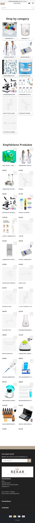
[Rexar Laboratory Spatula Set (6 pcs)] (9, 249)
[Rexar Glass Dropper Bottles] (9, 414)
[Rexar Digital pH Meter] (26, 202)
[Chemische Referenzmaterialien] (25, 104)
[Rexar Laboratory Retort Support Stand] (9, 179)
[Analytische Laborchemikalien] (9, 104)
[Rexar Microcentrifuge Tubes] (26, 390)
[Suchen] (33, 7)
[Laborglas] (25, 29)
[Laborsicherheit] (9, 48)
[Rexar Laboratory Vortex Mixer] (26, 343)
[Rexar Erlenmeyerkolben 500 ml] (26, 320)
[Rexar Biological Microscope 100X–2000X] (9, 202)
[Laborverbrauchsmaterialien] (9, 67)
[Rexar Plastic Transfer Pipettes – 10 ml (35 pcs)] (9, 226)
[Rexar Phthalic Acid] (9, 296)
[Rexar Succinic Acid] (9, 320)
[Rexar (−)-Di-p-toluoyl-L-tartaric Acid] (26, 296)
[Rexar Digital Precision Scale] (26, 414)
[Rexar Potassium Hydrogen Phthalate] (9, 273)
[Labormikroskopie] (9, 85)
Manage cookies (22, 1)
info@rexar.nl (5, 486)
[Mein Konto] (29, 3)
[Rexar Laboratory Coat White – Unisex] (26, 155)
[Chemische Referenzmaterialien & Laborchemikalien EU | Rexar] (17, 472)
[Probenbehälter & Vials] (25, 85)
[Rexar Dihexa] (26, 179)
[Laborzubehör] (25, 48)
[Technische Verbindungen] (9, 123)
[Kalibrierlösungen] (25, 67)
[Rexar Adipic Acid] (26, 273)
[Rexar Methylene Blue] (9, 343)
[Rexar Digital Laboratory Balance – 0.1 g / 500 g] (26, 249)
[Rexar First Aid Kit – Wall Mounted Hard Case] (9, 155)
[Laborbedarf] (9, 29)
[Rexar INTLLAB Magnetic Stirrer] (26, 367)
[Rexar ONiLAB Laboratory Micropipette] (9, 367)
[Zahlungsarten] (17, 516)
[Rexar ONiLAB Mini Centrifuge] (9, 390)
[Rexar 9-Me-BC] (26, 226)
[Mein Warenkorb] (33, 3)
